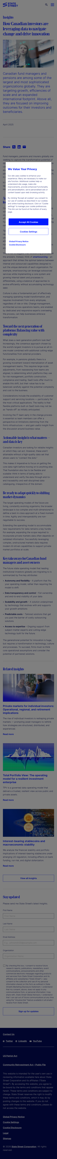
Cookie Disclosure (17, 245)
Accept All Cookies (28, 222)
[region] (28, 207)
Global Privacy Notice (18, 241)
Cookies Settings (28, 231)
